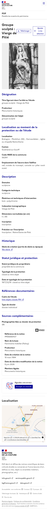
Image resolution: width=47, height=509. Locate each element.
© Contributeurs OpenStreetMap (16, 440)
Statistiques (23, 494)
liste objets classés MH (11, 299)
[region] (23, 423)
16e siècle (6, 249)
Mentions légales (7, 501)
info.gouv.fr (6, 478)
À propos (36, 489)
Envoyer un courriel (23, 386)
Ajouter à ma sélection (40, 31)
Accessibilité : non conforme (11, 489)
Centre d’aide (37, 494)
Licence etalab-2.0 (21, 506)
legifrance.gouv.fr (9, 483)
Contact (27, 489)
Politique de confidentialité (23, 501)
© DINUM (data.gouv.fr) (20, 437)
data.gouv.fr (25, 483)
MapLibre (7, 437)
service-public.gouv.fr (24, 478)
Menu (44, 3)
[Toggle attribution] (42, 437)
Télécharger (25, 31)
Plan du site (8, 497)
